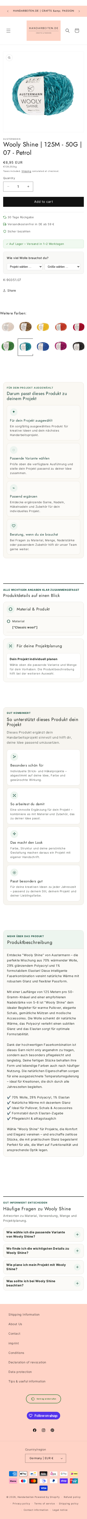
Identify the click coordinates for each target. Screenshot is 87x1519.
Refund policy (72, 1497)
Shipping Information (24, 1314)
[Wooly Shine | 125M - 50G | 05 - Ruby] (78, 327)
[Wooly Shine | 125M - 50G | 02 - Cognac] (25, 327)
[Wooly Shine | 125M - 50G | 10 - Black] (78, 347)
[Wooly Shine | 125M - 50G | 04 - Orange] (60, 327)
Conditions (16, 1352)
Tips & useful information (27, 1381)
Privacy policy (21, 1503)
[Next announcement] (79, 11)
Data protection (20, 1372)
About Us (15, 1324)
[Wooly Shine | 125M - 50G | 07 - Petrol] (25, 347)
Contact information (36, 1509)
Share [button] (11, 290)
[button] (8, 30)
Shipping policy (69, 1503)
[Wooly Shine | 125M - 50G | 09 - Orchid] (60, 347)
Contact (14, 1333)
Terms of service (44, 1503)
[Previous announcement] (7, 11)
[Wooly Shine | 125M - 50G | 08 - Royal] (43, 347)
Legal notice (60, 1509)
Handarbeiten (26, 1497)
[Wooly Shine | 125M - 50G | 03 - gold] (43, 327)
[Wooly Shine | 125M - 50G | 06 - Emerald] (7, 347)
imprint (13, 1343)
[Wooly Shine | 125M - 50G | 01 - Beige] (7, 327)
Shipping (26, 171)
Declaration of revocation (27, 1362)
